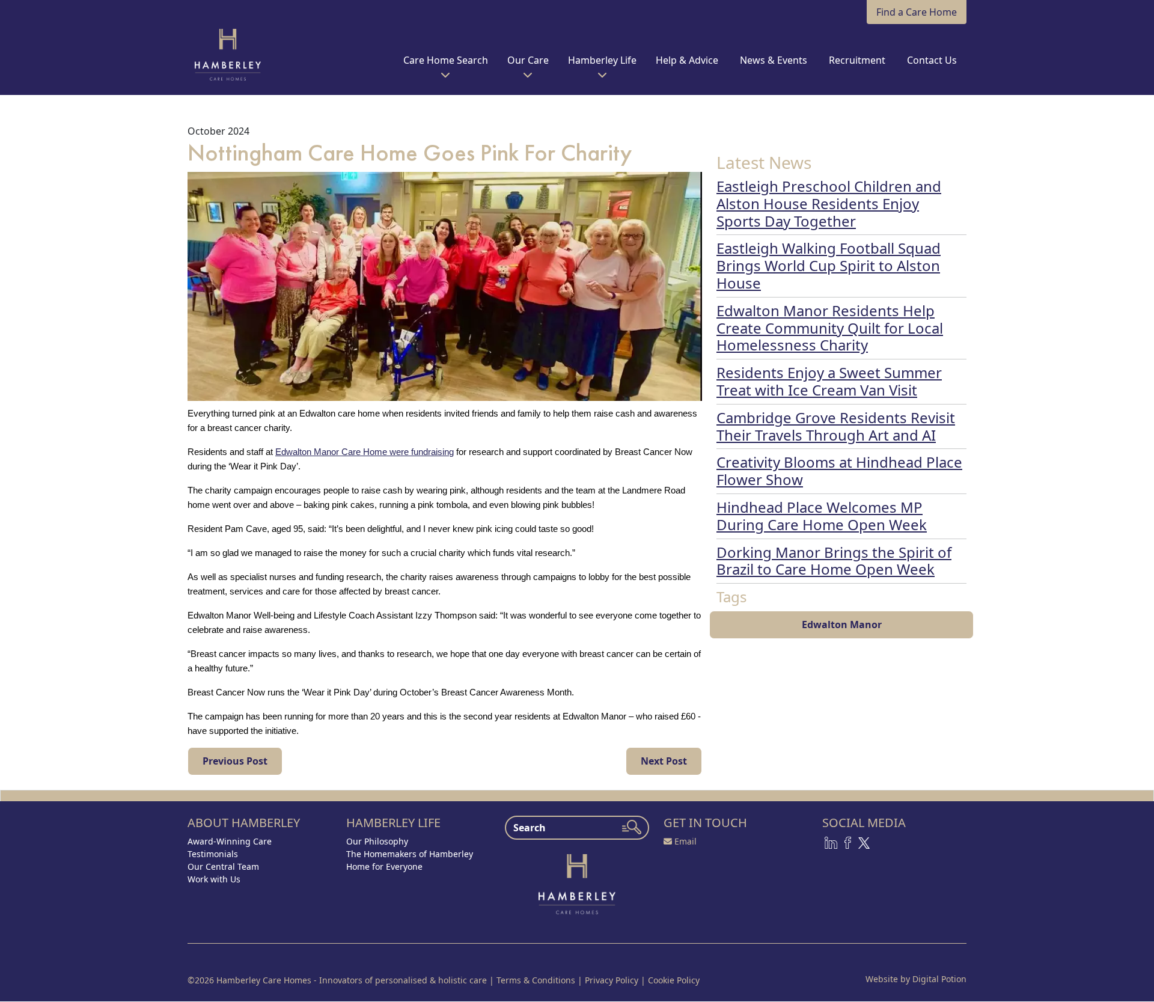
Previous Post (235, 761)
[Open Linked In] (831, 842)
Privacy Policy (611, 980)
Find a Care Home (916, 12)
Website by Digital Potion (916, 979)
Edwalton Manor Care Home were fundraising (364, 452)
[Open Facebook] (847, 842)
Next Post (664, 761)
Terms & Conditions (535, 980)
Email (685, 841)
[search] (631, 827)
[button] (445, 65)
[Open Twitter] (864, 842)
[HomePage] (228, 55)
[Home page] (577, 883)
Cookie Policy (674, 980)
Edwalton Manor (842, 624)
